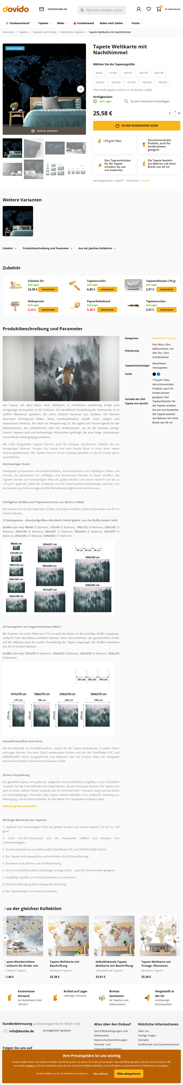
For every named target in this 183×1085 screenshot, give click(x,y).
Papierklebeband (98, 301)
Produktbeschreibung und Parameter (46, 248)
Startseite (8, 32)
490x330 (147, 82)
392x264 (116, 82)
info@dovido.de (21, 1031)
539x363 (162, 82)
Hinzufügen (48, 289)
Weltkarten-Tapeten (73, 32)
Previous (5, 937)
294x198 (158, 72)
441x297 (131, 82)
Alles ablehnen (100, 1073)
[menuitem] (19, 23)
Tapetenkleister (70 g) (160, 281)
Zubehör (8, 248)
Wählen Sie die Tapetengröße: (114, 64)
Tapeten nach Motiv (44, 32)
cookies (30, 1065)
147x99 (113, 72)
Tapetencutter (156, 301)
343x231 (100, 82)
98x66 (99, 72)
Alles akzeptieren (128, 1073)
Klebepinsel (36, 301)
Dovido (144, 180)
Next (80, 89)
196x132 (127, 72)
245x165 (143, 72)
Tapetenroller (96, 281)
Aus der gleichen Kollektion (95, 248)
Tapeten (23, 32)
